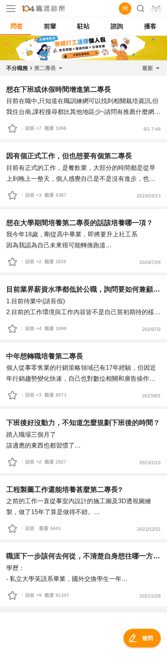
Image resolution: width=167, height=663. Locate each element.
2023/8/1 (151, 396)
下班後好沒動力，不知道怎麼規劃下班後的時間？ (83, 423)
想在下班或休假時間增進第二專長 (58, 89)
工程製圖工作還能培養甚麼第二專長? (64, 489)
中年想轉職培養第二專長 (44, 356)
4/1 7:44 (152, 129)
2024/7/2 (151, 329)
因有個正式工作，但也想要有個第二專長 (69, 156)
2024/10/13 (149, 196)
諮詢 (117, 26)
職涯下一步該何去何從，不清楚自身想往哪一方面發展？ (83, 556)
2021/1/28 (150, 596)
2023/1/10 (150, 462)
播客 (150, 26)
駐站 (83, 26)
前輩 (50, 26)
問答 (16, 26)
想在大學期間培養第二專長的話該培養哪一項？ (79, 223)
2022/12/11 (149, 529)
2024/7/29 (150, 262)
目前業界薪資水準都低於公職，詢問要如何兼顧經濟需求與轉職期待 (83, 289)
